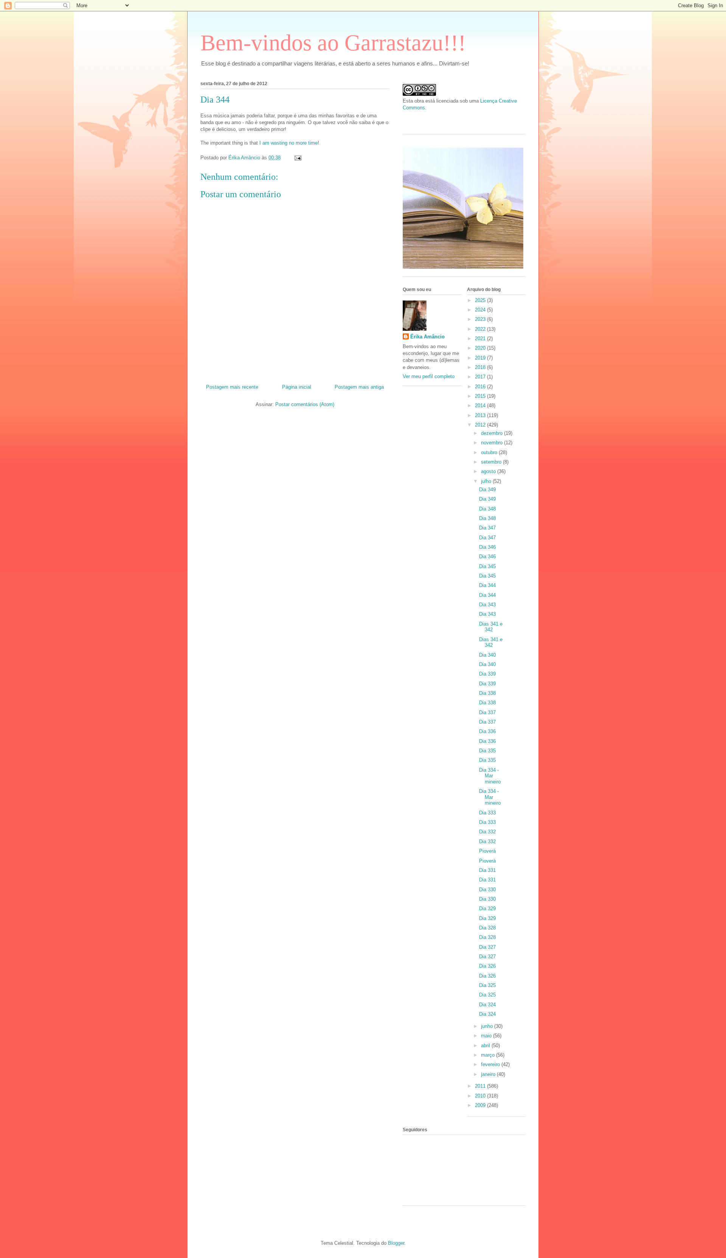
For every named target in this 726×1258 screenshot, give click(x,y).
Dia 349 (487, 489)
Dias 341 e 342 (491, 627)
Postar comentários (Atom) (304, 404)
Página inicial (296, 387)
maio (487, 1035)
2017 (481, 377)
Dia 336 (487, 731)
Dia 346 (487, 547)
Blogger (396, 1243)
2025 (481, 300)
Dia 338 (487, 693)
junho (487, 1026)
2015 (481, 396)
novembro (492, 442)
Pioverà (487, 851)
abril (486, 1045)
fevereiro (491, 1064)
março (488, 1055)
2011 (481, 1086)
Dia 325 (487, 985)
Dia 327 (487, 947)
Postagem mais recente (232, 387)
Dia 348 (487, 509)
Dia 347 (487, 528)
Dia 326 (487, 966)
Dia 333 (487, 813)
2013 (481, 415)
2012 (481, 425)
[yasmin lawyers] (464, 119)
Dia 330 (487, 889)
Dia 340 (487, 655)
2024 (481, 310)
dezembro (492, 433)
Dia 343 (487, 604)
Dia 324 (487, 1004)
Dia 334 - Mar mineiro (490, 776)
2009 (481, 1105)
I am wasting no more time (288, 143)
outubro (490, 452)
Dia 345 (487, 566)
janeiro (489, 1074)
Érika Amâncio (427, 336)
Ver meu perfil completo (429, 376)
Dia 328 (487, 928)
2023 (481, 319)
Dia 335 (487, 751)
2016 (481, 386)
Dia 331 (487, 870)
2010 (481, 1096)
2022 (481, 329)
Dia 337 (487, 712)
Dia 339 (487, 674)
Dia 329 (487, 908)
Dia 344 (487, 585)
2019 (481, 358)
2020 (481, 348)
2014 (481, 405)
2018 (481, 367)
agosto (489, 471)
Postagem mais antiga (359, 387)
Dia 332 (487, 832)
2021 (481, 338)
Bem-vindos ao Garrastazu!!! (333, 42)
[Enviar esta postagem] (297, 157)
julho (487, 481)
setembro (492, 462)
